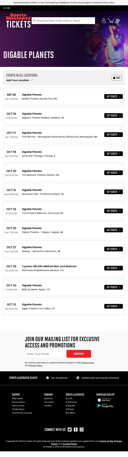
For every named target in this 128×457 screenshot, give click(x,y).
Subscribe (79, 353)
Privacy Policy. (36, 365)
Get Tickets (112, 96)
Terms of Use (88, 362)
